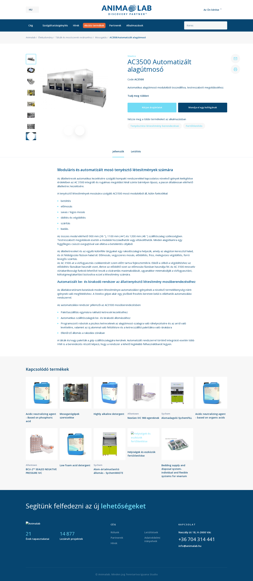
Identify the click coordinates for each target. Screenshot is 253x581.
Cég (30, 25)
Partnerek (115, 25)
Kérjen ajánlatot (42, 403)
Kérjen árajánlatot (152, 107)
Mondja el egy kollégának (202, 107)
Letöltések (151, 532)
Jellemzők (118, 151)
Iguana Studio (149, 574)
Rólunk (115, 532)
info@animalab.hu (189, 546)
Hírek (76, 25)
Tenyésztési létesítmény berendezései (154, 126)
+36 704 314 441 (196, 539)
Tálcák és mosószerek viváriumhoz (74, 37)
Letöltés (136, 151)
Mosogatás (101, 37)
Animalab (31, 37)
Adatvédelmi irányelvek (152, 539)
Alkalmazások (134, 25)
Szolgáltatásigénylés (55, 25)
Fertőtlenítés (194, 126)
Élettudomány (45, 37)
